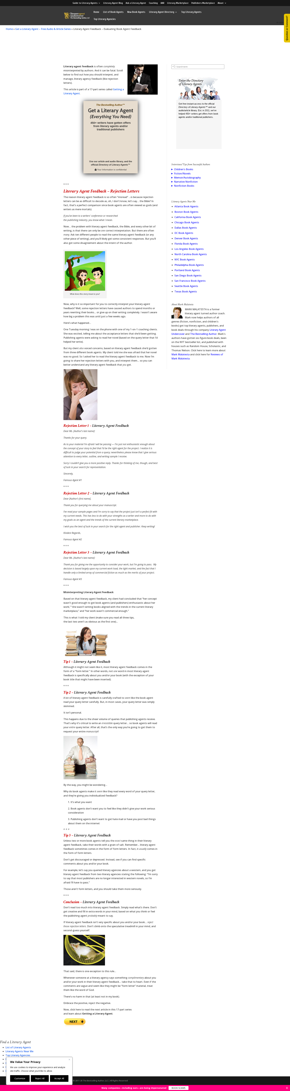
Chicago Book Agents (186, 222)
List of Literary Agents (18, 1047)
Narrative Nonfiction (186, 181)
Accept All (59, 1078)
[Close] (69, 1059)
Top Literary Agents (191, 12)
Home (96, 12)
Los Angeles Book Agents (189, 249)
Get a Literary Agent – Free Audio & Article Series (43, 29)
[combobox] (197, 66)
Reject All (39, 1078)
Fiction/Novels (182, 173)
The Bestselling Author (203, 334)
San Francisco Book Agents (190, 280)
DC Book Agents (183, 233)
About (221, 3)
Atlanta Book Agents (186, 206)
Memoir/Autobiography (187, 177)
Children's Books (183, 169)
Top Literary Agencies (104, 19)
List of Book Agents (113, 12)
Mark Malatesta (180, 354)
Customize (19, 1078)
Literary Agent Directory (161, 12)
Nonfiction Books (184, 185)
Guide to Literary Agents (85, 3)
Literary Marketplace (177, 3)
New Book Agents (136, 12)
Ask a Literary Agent (136, 3)
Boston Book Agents (186, 211)
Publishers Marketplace (203, 3)
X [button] (287, 1088)
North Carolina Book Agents (190, 254)
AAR (162, 3)
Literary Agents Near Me (19, 1051)
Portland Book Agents (187, 270)
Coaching (153, 3)
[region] (39, 1071)
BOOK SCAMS (178, 1087)
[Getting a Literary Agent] (74, 1025)
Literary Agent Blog (113, 3)
